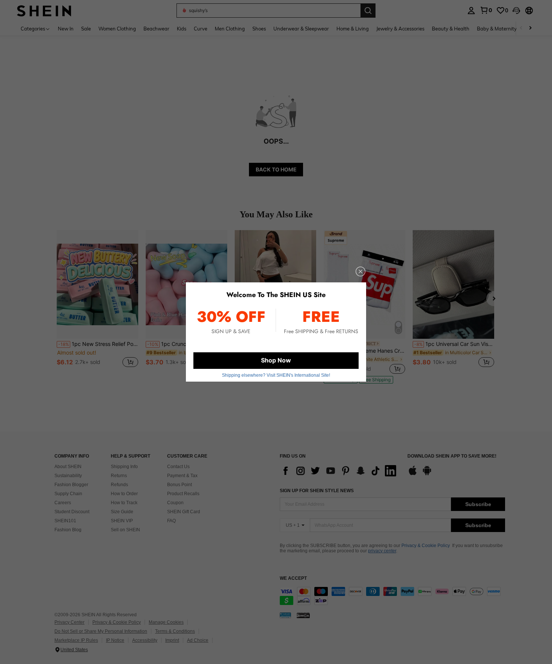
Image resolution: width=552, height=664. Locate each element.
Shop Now (276, 360)
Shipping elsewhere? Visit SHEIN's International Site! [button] (276, 375)
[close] (360, 271)
